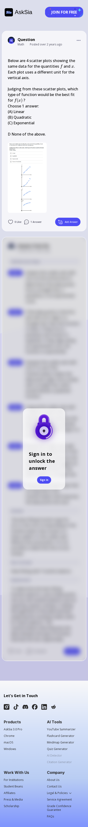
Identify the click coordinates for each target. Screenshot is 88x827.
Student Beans (13, 786)
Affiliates (9, 793)
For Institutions (13, 780)
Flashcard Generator (60, 736)
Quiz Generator (57, 749)
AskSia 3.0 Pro (13, 729)
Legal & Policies (57, 793)
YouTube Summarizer (61, 729)
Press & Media (13, 799)
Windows (10, 749)
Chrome (9, 736)
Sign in (44, 479)
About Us (53, 780)
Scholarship (11, 806)
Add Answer (71, 222)
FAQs (50, 816)
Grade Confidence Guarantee (59, 808)
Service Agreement (59, 799)
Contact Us (54, 786)
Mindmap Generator (60, 742)
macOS (8, 742)
